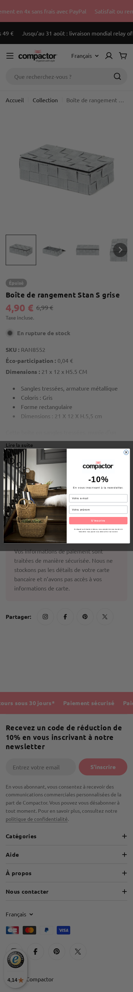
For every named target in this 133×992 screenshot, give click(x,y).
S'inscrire (98, 520)
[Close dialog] (125, 452)
